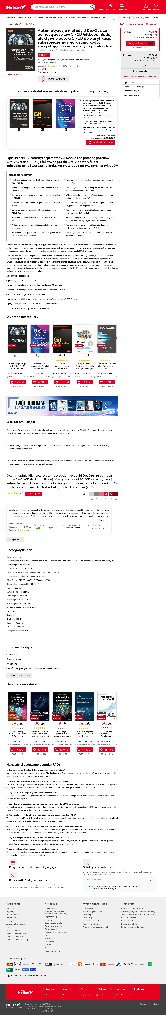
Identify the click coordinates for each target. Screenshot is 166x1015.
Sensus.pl (67, 989)
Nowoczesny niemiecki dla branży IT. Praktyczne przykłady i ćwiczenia (18, 735)
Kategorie (10, 17)
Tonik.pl (157, 1004)
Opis (129, 82)
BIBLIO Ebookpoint (128, 918)
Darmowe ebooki (97, 17)
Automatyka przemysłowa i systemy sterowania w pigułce (62, 735)
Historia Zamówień (13, 915)
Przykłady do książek (91, 921)
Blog (46, 935)
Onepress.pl (50, 989)
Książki (20, 17)
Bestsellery (83, 17)
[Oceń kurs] (16, 493)
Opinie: (74, 66)
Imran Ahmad (114, 741)
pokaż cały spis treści (20, 675)
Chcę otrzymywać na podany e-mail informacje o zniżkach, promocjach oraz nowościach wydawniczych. (113, 887)
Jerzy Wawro (87, 132)
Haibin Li (86, 741)
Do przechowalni (140, 71)
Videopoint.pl (50, 995)
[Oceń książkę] (52, 66)
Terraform (20, 627)
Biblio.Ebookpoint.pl (124, 995)
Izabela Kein (17, 741)
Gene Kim (78, 374)
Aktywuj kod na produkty (15, 924)
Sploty (101, 995)
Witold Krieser (62, 741)
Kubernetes (20, 623)
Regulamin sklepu (51, 917)
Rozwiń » (102, 520)
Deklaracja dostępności (53, 923)
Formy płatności (51, 929)
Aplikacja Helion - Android (16, 933)
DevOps (10, 619)
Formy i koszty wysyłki (53, 926)
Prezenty (9, 927)
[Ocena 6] (59, 66)
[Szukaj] (92, 7)
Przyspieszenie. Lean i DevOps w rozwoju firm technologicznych (107, 367)
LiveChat (48, 945)
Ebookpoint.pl (139, 989)
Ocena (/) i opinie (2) (134, 86)
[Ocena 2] (48, 66)
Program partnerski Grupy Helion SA (135, 908)
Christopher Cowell (53, 60)
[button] (116, 338)
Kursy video (38, 17)
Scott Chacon (87, 124)
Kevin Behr (87, 374)
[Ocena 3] (51, 66)
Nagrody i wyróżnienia (91, 924)
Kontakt (48, 948)
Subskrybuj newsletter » (98, 867)
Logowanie (10, 908)
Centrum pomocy (51, 908)
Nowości (72, 17)
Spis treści (131, 95)
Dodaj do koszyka (103, 142)
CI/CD (18, 619)
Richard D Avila (103, 741)
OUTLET (43, 55)
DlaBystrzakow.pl (105, 989)
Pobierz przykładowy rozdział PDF (21, 607)
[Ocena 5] (57, 66)
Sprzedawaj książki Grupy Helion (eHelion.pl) (138, 912)
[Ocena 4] (54, 66)
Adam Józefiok (40, 741)
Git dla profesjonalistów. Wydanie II (98, 121)
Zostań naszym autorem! (92, 912)
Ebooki (28, 17)
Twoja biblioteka (12, 918)
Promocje (62, 17)
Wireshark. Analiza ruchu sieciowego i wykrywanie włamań (40, 733)
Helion (53, 63)
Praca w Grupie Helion (129, 924)
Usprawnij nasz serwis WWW (56, 932)
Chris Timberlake (82, 60)
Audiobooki (51, 17)
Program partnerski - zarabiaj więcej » (32, 867)
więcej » (114, 889)
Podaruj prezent (151, 17)
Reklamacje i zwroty (52, 951)
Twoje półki (10, 921)
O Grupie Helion (89, 908)
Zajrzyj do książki (14, 74)
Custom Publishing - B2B (130, 921)
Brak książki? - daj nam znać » (28, 880)
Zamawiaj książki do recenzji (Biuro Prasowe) (138, 915)
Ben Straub (97, 124)
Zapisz (151, 880)
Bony (137, 17)
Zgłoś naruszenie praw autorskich (95, 927)
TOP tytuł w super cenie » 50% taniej (138, 24)
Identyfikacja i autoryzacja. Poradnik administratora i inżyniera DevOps (40, 367)
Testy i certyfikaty (13, 930)
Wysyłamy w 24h (140, 47)
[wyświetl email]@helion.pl (54, 1006)
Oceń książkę (88, 915)
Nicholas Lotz (68, 60)
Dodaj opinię (34, 494)
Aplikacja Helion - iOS (14, 936)
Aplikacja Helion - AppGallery (17, 940)
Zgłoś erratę (11, 611)
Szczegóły (131, 91)
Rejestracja (10, 912)
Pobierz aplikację (123, 17)
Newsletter (49, 938)
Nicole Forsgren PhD (105, 374)
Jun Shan (78, 741)
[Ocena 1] (45, 66)
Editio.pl (84, 989)
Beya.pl (66, 995)
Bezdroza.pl (121, 989)
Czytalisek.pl (86, 995)
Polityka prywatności (52, 920)
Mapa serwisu (50, 942)
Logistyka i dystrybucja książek (133, 927)
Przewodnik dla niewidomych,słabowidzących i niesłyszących (57, 913)
